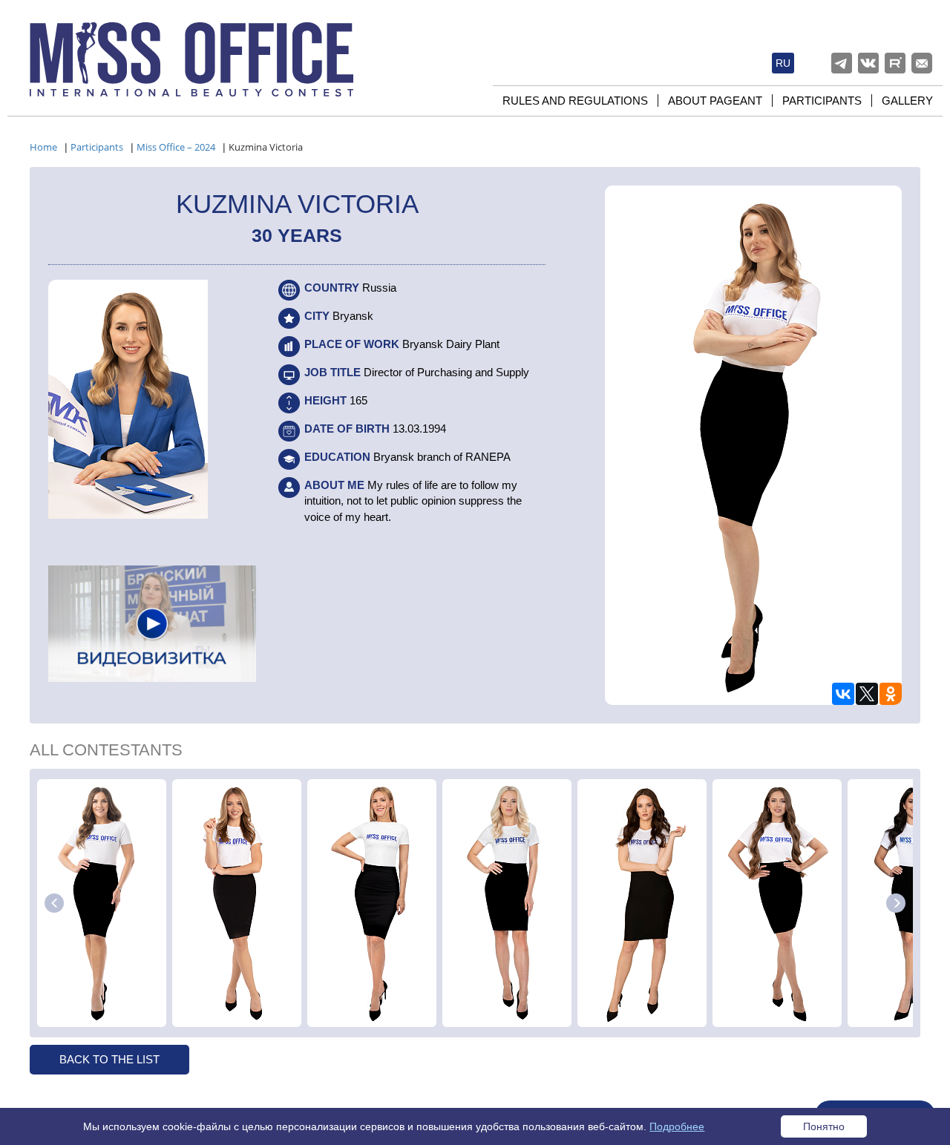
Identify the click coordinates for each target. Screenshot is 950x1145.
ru (783, 63)
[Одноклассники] (890, 694)
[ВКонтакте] (843, 694)
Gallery (907, 100)
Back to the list (109, 1059)
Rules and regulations (575, 100)
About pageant (715, 100)
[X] (867, 694)
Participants (822, 100)
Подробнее (676, 1126)
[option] (101, 903)
